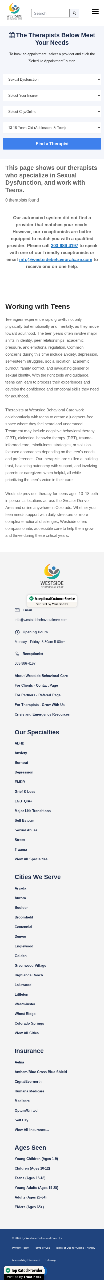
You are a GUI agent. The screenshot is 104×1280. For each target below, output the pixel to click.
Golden (21, 956)
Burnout (21, 763)
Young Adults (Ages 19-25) (36, 1188)
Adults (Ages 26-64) (30, 1197)
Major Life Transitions (33, 811)
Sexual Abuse (26, 830)
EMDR (20, 782)
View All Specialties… (33, 859)
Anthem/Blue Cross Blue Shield (41, 1072)
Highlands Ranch (29, 975)
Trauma (21, 849)
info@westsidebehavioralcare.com (55, 259)
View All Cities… (28, 1033)
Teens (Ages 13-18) (30, 1178)
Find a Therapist (52, 144)
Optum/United (26, 1110)
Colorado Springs (29, 1023)
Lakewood (23, 985)
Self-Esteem (24, 820)
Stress (20, 840)
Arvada (20, 888)
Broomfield (24, 917)
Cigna (19, 1082)
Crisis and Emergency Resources (42, 714)
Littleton (21, 994)
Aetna (19, 1062)
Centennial (23, 927)
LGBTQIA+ (23, 801)
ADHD (19, 743)
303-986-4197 (64, 245)
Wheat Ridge (25, 1014)
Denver (20, 937)
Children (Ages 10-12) (32, 1168)
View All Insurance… (32, 1130)
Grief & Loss (25, 792)
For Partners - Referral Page (38, 695)
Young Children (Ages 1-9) (36, 1159)
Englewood (24, 946)
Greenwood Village (30, 965)
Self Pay (21, 1120)
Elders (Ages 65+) (29, 1207)
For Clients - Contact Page (36, 685)
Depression (24, 772)
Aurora (20, 898)
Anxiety (21, 753)
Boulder (21, 908)
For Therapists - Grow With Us (40, 705)
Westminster (25, 1004)
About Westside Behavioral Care (41, 676)
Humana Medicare (29, 1091)
